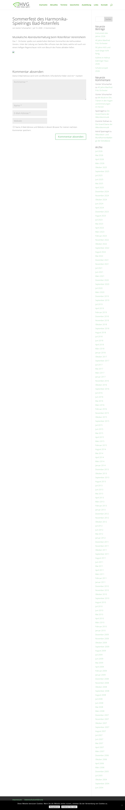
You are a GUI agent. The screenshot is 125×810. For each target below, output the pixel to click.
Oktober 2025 (101, 167)
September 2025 (102, 171)
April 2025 (99, 187)
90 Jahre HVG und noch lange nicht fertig (102, 50)
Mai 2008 (99, 707)
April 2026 (99, 159)
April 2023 (99, 228)
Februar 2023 (101, 236)
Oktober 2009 (101, 642)
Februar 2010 (101, 626)
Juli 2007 (99, 735)
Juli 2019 (99, 304)
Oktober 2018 (101, 324)
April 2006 (99, 763)
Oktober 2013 (101, 473)
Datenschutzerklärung (33, 800)
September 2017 (102, 360)
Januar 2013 (100, 509)
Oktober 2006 (101, 759)
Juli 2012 (99, 526)
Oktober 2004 (101, 779)
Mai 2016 (99, 401)
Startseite (43, 5)
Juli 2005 (99, 775)
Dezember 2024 (102, 191)
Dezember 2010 (102, 586)
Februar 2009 (101, 671)
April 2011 (99, 570)
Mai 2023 (99, 223)
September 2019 (102, 300)
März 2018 (99, 348)
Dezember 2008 (102, 679)
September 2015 (102, 421)
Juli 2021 (99, 268)
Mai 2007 (99, 743)
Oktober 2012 (101, 522)
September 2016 (102, 389)
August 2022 (100, 252)
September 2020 (102, 284)
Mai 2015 (99, 433)
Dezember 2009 (102, 634)
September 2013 (102, 477)
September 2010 (102, 598)
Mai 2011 (99, 566)
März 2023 (99, 232)
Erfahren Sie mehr (69, 807)
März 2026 (99, 163)
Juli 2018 (99, 336)
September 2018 (102, 328)
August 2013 (100, 481)
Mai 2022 (99, 256)
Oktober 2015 (101, 417)
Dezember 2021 (102, 260)
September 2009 (102, 646)
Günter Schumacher (23, 28)
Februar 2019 (101, 312)
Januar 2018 (100, 352)
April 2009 (99, 667)
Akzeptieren (54, 807)
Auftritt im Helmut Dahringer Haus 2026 (102, 60)
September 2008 (102, 691)
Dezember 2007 (102, 715)
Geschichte (74, 5)
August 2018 (100, 332)
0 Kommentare (50, 28)
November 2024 (102, 195)
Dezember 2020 (102, 280)
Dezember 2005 (102, 771)
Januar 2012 (100, 538)
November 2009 (102, 638)
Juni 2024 (99, 203)
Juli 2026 (99, 151)
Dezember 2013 (102, 469)
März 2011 (99, 574)
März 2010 (99, 622)
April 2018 (99, 344)
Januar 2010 (100, 630)
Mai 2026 (99, 155)
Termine (63, 5)
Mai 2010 (99, 614)
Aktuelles (54, 5)
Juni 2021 (99, 272)
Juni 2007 (99, 739)
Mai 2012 (99, 534)
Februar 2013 (101, 505)
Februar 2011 (101, 578)
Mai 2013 (99, 493)
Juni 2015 (99, 429)
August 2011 (100, 558)
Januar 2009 (100, 675)
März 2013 (99, 501)
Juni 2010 (99, 610)
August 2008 (100, 695)
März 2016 (99, 405)
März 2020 (99, 292)
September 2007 (102, 727)
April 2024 (99, 207)
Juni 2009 (99, 658)
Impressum (17, 800)
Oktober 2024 (101, 199)
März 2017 (99, 372)
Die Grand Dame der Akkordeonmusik (102, 114)
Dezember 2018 (102, 316)
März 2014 (99, 461)
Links (96, 5)
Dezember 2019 (102, 296)
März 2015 (99, 441)
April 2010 (99, 618)
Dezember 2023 (102, 211)
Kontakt (104, 5)
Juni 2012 (99, 530)
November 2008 (102, 683)
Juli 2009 (99, 654)
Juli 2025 (99, 175)
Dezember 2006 (102, 755)
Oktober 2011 (101, 550)
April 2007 (99, 747)
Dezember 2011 (102, 542)
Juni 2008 (99, 703)
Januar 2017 (100, 377)
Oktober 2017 (101, 356)
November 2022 (102, 240)
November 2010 (102, 590)
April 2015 (99, 437)
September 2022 (102, 248)
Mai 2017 (99, 368)
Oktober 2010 (101, 594)
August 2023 (100, 215)
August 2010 (100, 602)
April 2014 (99, 457)
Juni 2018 (99, 340)
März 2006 (99, 767)
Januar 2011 (100, 582)
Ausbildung (86, 5)
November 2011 (102, 546)
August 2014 (100, 449)
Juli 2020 (99, 288)
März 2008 (99, 711)
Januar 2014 (100, 465)
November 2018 (102, 320)
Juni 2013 (99, 489)
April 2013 (99, 497)
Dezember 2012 (102, 513)
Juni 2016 (99, 397)
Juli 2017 (99, 364)
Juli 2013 (99, 485)
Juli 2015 (99, 425)
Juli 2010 (99, 606)
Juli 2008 (99, 699)
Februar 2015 (101, 445)
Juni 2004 (99, 787)
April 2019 (99, 308)
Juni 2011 (99, 562)
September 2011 (102, 554)
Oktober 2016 (101, 385)
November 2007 (102, 719)
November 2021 (102, 264)
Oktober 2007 (101, 723)
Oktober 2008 (101, 687)
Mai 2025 (99, 183)
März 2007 (99, 751)
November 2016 (102, 381)
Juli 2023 (99, 219)
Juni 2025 (99, 179)
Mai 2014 (99, 453)
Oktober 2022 (101, 244)
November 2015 (102, 413)
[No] (122, 805)
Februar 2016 (101, 409)
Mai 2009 (99, 662)
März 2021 (99, 276)
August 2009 (100, 650)
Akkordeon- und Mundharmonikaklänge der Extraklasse (103, 137)
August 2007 (100, 731)
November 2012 (102, 517)
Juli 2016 (99, 393)
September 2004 (102, 783)
